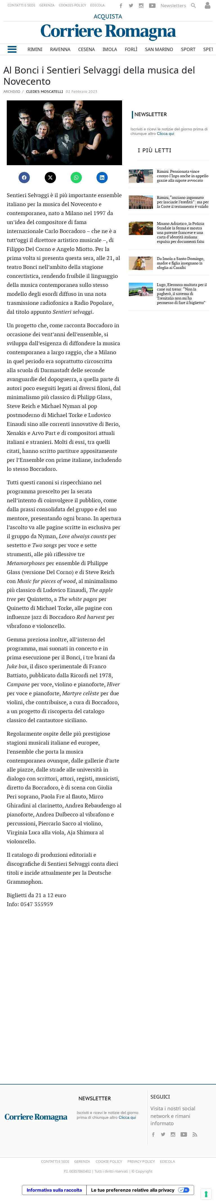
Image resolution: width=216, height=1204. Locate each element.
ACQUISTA (108, 16)
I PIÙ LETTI (155, 151)
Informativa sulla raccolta (54, 1190)
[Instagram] (141, 5)
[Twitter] (131, 5)
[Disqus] (108, 999)
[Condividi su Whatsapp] (76, 177)
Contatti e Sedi (55, 1161)
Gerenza (82, 1161)
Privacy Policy (141, 1161)
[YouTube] (152, 5)
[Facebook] (121, 5)
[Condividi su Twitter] (50, 177)
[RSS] (194, 1134)
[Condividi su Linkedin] (102, 177)
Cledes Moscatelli (44, 92)
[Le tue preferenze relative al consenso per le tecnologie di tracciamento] (206, 1194)
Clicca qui (165, 133)
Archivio (11, 91)
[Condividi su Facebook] (24, 177)
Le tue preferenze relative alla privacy (132, 1190)
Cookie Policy (109, 1161)
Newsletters (173, 6)
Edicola (167, 1161)
